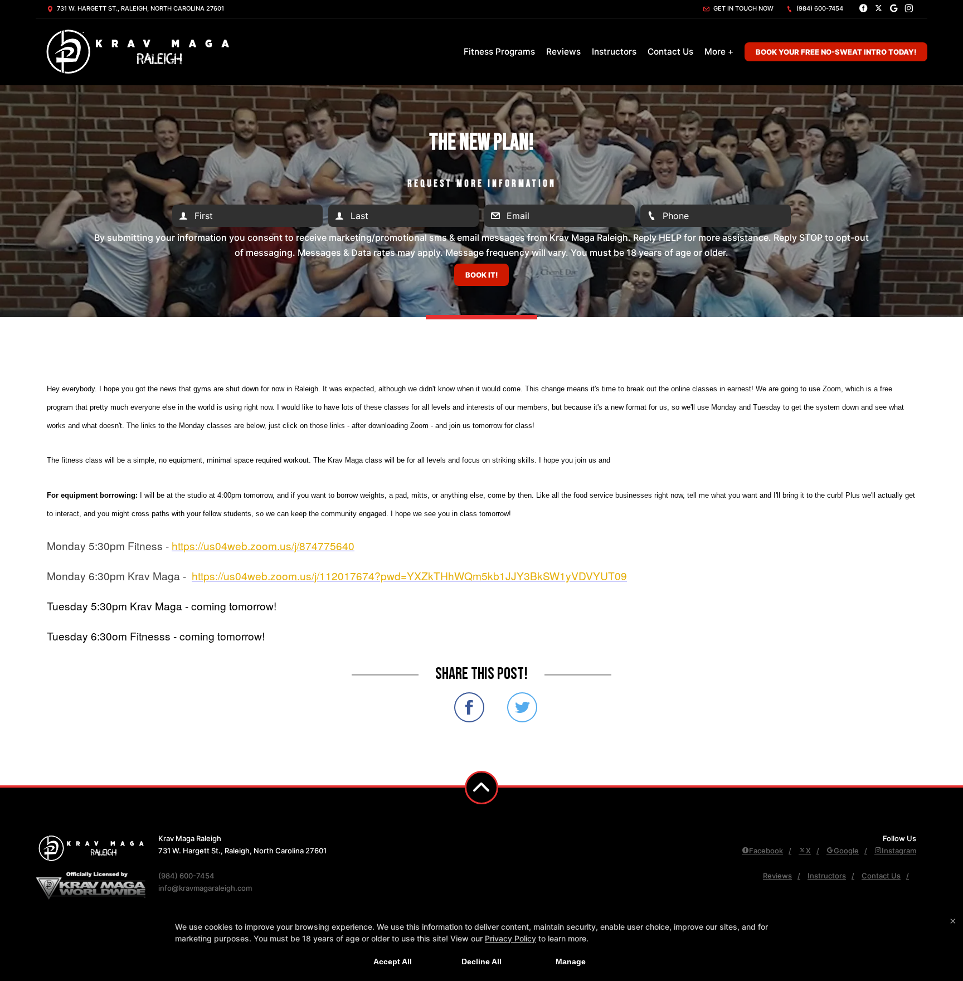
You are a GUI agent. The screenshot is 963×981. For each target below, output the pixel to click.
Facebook (766, 850)
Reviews (563, 51)
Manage (571, 961)
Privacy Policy (510, 938)
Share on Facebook (469, 707)
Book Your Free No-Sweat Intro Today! (836, 51)
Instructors (614, 51)
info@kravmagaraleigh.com (205, 887)
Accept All (392, 961)
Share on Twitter (522, 707)
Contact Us (670, 51)
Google (846, 850)
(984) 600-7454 (819, 8)
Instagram (899, 850)
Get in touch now (743, 8)
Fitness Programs (499, 51)
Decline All (481, 961)
